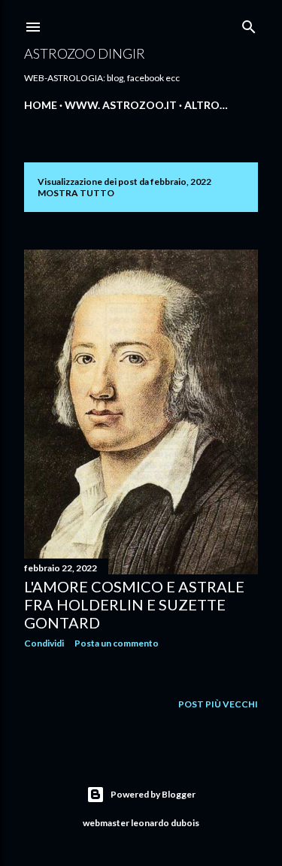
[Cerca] (249, 23)
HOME (40, 104)
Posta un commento (116, 643)
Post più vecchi (218, 704)
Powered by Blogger (153, 794)
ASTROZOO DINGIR (84, 53)
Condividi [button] (44, 643)
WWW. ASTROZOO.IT (121, 104)
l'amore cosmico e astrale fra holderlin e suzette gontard (134, 604)
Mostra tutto (76, 192)
